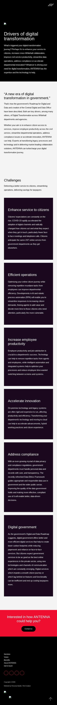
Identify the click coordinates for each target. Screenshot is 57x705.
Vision (6, 657)
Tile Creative (27, 686)
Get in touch (8, 666)
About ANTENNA (10, 663)
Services (7, 654)
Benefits (7, 660)
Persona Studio (17, 686)
